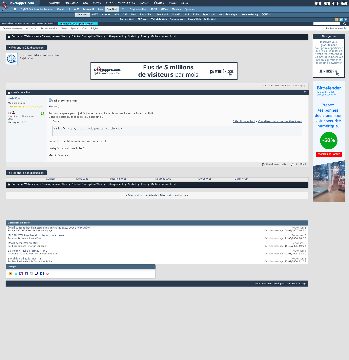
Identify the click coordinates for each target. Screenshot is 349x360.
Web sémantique (228, 14)
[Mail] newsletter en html (23, 243)
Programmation (137, 9)
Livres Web (194, 19)
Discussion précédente (143, 195)
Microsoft (88, 9)
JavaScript (162, 14)
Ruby (196, 14)
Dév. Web (112, 9)
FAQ (85, 3)
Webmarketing (250, 14)
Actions (30, 28)
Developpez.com (281, 283)
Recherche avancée (336, 28)
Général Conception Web (87, 36)
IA (69, 9)
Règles (94, 28)
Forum (16, 36)
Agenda (74, 28)
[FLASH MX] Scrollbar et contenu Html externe (36, 235)
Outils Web (210, 19)
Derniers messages (12, 28)
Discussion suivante (173, 195)
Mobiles (176, 9)
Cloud (60, 9)
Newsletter (126, 3)
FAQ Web (143, 19)
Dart (133, 14)
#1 (305, 92)
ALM (76, 9)
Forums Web (127, 19)
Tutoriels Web (159, 19)
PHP (186, 14)
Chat (109, 3)
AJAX (95, 14)
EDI (123, 9)
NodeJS (176, 14)
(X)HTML (267, 14)
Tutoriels (71, 3)
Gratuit (132, 36)
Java (100, 9)
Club (184, 3)
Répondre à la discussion (26, 47)
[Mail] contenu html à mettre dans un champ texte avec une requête (49, 228)
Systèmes (190, 9)
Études (158, 3)
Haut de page (299, 283)
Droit (172, 3)
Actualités (50, 179)
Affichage (298, 85)
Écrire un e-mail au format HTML (27, 251)
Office (164, 9)
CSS (125, 14)
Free (143, 36)
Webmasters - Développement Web (45, 36)
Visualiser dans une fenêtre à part (280, 121)
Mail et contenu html (46, 55)
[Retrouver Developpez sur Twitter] (341, 19)
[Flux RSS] (336, 19)
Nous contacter (263, 283)
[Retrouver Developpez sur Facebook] (345, 19)
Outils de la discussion (275, 85)
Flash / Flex (146, 14)
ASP (116, 14)
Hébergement (115, 36)
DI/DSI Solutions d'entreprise (37, 9)
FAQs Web (82, 179)
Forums (54, 3)
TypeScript (209, 14)
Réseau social (48, 28)
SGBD (153, 9)
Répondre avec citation (276, 164)
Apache (106, 14)
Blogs (96, 3)
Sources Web (177, 19)
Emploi (144, 3)
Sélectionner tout (244, 121)
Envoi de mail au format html (25, 258)
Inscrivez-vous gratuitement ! (78, 23)
